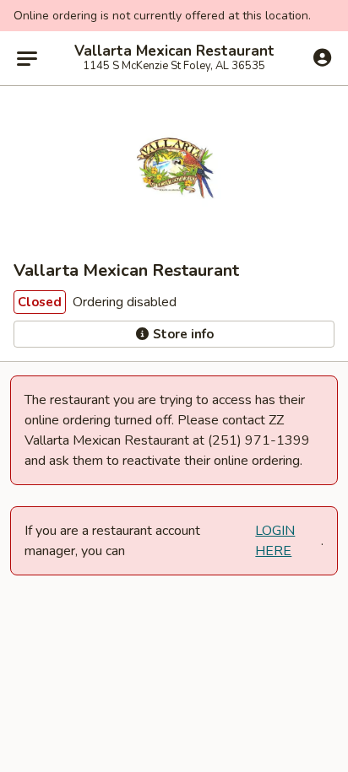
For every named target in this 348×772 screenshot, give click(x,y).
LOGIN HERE (275, 540)
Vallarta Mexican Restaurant (174, 51)
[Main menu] (27, 58)
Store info (182, 334)
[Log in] (322, 57)
